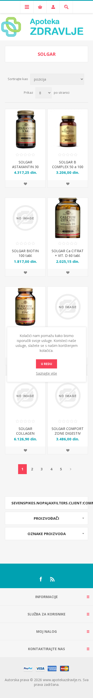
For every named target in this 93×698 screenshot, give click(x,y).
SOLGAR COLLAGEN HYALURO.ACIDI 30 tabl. (25, 435)
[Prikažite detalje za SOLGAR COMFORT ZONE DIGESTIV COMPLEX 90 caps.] (68, 395)
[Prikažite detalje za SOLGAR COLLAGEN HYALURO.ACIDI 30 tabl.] (25, 395)
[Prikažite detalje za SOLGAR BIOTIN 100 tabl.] (25, 218)
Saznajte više (46, 373)
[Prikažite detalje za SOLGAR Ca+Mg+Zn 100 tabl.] (25, 307)
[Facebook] (41, 579)
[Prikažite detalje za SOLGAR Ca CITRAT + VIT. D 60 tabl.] (68, 218)
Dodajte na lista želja (25, 183)
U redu (46, 364)
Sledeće (70, 469)
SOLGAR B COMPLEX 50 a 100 (67, 164)
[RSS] (53, 579)
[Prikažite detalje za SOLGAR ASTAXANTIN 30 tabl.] (25, 129)
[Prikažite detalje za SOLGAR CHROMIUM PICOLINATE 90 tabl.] (68, 307)
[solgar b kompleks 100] (68, 129)
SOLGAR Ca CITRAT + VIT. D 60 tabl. (68, 253)
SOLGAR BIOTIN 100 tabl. (25, 253)
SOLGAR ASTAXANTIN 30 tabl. (25, 167)
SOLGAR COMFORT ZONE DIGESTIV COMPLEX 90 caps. (68, 433)
